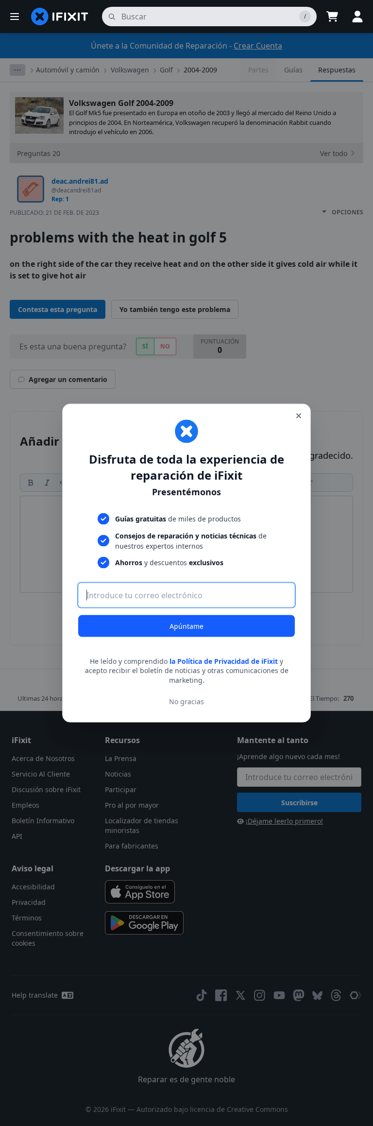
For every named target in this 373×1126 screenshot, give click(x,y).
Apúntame (186, 625)
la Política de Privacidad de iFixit (224, 660)
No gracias (186, 701)
